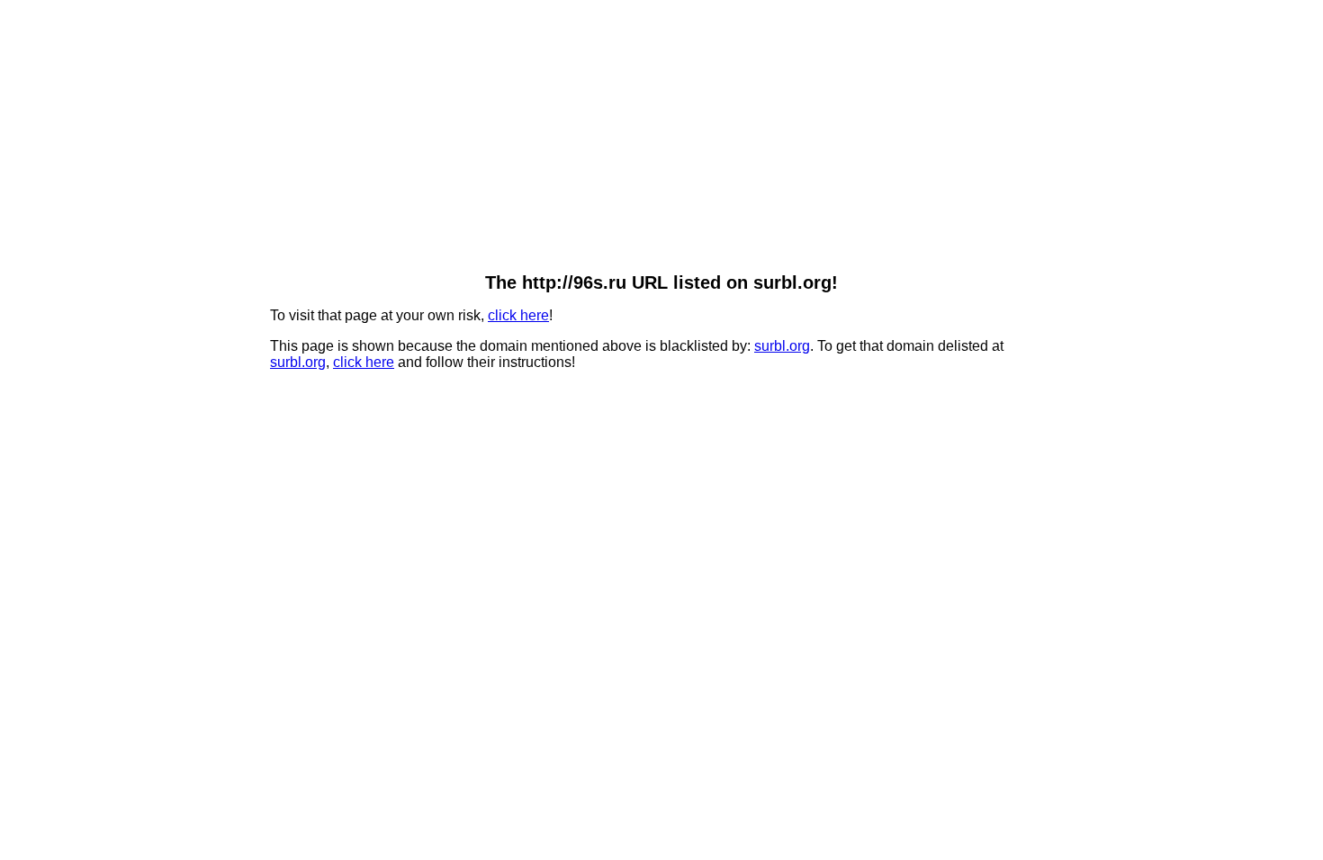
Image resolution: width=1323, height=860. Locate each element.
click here (518, 315)
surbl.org (782, 346)
